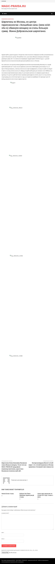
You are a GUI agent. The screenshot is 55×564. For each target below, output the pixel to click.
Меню (5, 13)
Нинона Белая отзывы (8, 493)
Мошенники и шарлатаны (8, 19)
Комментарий (5, 513)
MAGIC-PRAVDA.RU (14, 6)
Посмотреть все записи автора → (19, 480)
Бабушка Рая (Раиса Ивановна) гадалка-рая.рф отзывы (27, 495)
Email (3, 538)
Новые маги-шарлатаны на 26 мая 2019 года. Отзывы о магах (45, 495)
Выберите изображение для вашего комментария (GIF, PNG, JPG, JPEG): (20, 550)
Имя (3, 532)
